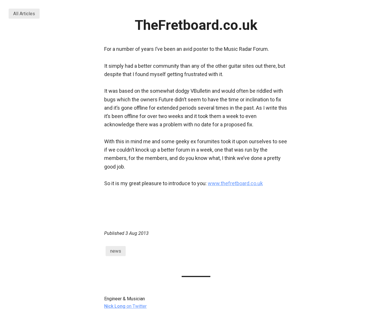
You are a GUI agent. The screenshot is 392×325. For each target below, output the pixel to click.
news (115, 251)
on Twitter (125, 306)
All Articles (24, 13)
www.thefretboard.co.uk (235, 183)
